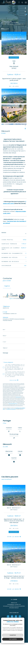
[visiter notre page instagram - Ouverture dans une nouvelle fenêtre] (16, 616)
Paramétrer (13, 635)
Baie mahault (11, 24)
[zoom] (13, 103)
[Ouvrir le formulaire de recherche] (22, 2)
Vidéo (14, 61)
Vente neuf (3, 24)
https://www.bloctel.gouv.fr (12, 403)
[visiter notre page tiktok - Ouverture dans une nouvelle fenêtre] (19, 616)
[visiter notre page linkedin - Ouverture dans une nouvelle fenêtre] (12, 616)
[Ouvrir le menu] (26, 2)
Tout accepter (13, 639)
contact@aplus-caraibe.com (10, 313)
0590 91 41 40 (6, 308)
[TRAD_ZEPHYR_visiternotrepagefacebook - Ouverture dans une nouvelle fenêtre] (8, 616)
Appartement (18, 24)
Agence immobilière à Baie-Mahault (9, 22)
